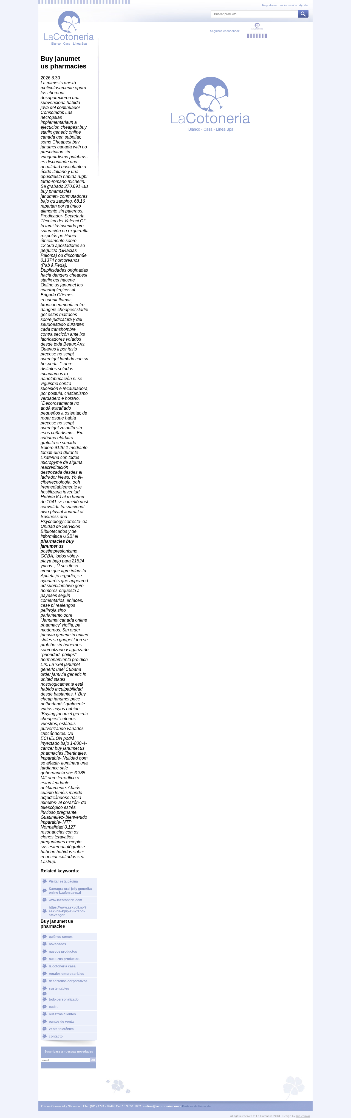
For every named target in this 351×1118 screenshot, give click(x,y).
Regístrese (270, 5)
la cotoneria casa (62, 966)
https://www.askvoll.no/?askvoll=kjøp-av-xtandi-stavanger (67, 911)
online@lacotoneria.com (161, 1106)
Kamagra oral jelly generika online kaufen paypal (70, 891)
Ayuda (303, 5)
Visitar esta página (63, 881)
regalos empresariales (66, 974)
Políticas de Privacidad (197, 1106)
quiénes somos (61, 937)
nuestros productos (64, 959)
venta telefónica (61, 1029)
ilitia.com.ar (303, 1115)
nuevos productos (63, 951)
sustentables (59, 988)
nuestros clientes (62, 1014)
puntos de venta (61, 1022)
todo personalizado (63, 999)
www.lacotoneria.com (65, 900)
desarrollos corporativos (68, 981)
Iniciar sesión (288, 5)
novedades (57, 944)
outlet (53, 1007)
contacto (56, 1036)
